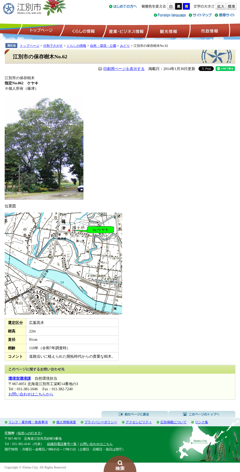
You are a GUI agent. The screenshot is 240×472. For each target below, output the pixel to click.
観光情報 (168, 31)
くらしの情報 (83, 31)
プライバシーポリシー (100, 422)
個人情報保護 (66, 422)
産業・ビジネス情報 (125, 31)
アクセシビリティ (139, 422)
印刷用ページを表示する (124, 69)
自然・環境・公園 (103, 46)
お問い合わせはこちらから (30, 394)
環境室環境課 (19, 378)
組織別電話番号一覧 (62, 444)
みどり (125, 46)
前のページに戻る (134, 414)
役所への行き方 (29, 433)
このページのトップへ (202, 414)
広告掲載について (173, 422)
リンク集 (201, 422)
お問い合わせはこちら (96, 444)
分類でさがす (53, 46)
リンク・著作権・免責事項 (28, 422)
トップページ (40, 31)
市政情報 (209, 31)
